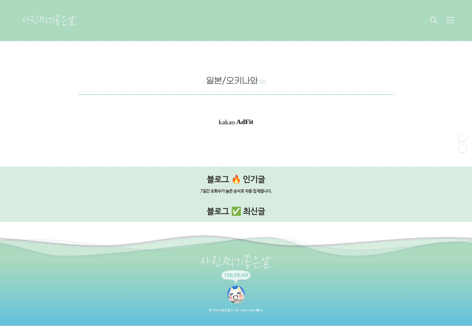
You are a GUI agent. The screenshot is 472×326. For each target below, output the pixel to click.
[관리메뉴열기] (462, 138)
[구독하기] (462, 149)
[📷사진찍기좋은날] (49, 20)
